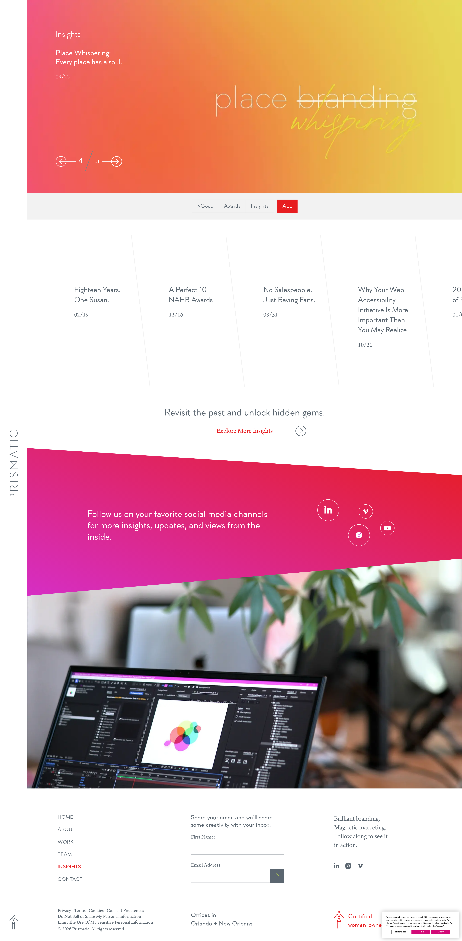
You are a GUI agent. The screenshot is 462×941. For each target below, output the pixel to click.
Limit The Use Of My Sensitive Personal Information (105, 922)
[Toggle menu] (14, 12)
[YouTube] (387, 528)
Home (65, 817)
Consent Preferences (125, 910)
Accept (441, 932)
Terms (80, 910)
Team (65, 854)
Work (66, 842)
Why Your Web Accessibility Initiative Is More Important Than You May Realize (383, 310)
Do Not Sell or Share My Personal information (99, 916)
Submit (277, 876)
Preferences (400, 932)
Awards (232, 206)
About (66, 829)
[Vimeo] (366, 511)
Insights (260, 206)
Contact (70, 879)
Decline (420, 932)
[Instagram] (359, 535)
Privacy (64, 910)
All (287, 206)
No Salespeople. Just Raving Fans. (87, 58)
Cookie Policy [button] (449, 923)
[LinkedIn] (328, 510)
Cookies (96, 910)
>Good (205, 206)
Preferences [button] (438, 926)
